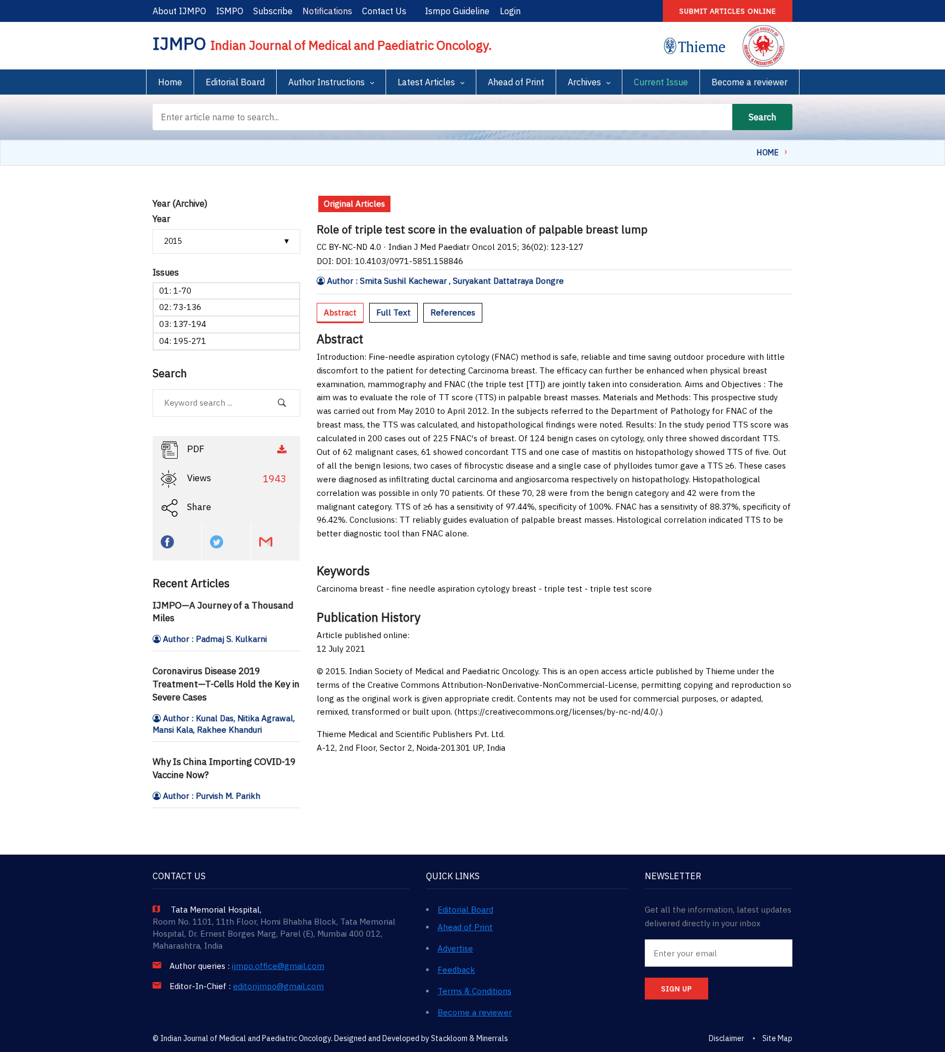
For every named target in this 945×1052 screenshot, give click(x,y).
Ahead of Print (516, 82)
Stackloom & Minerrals (469, 1038)
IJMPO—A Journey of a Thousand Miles (223, 611)
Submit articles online (727, 11)
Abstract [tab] (340, 312)
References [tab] (452, 312)
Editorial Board (235, 82)
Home (170, 82)
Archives (584, 82)
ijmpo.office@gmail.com (278, 966)
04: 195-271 (182, 341)
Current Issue (661, 82)
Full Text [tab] (393, 312)
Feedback (456, 970)
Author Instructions (326, 82)
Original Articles (354, 203)
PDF (195, 449)
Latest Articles (426, 82)
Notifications (327, 11)
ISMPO (229, 11)
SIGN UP (676, 988)
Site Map (777, 1038)
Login (510, 11)
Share (198, 507)
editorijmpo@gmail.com (278, 986)
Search (762, 117)
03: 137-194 (182, 324)
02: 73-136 (180, 307)
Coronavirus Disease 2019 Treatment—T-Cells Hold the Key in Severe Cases (226, 684)
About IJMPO (179, 11)
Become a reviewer (749, 82)
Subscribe (273, 11)
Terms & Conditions (474, 991)
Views (236, 478)
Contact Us (384, 11)
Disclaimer (726, 1038)
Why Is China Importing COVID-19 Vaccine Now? (224, 768)
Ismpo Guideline (457, 10)
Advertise (455, 948)
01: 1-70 (175, 290)
